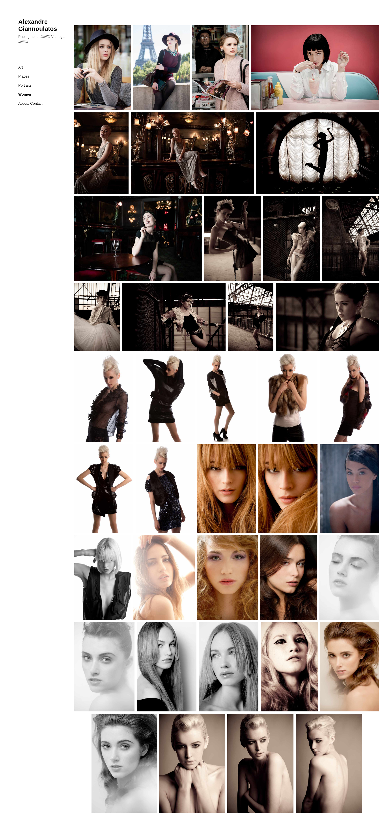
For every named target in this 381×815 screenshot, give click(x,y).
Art (20, 67)
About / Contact (30, 103)
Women (24, 94)
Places (23, 76)
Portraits (24, 85)
